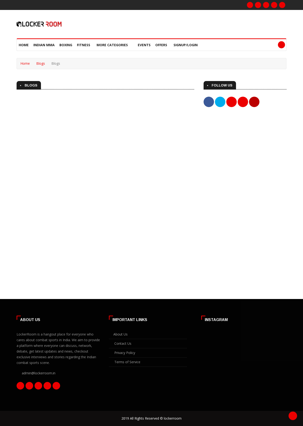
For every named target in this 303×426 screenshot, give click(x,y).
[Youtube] (282, 5)
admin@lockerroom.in (38, 373)
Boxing (65, 45)
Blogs (40, 63)
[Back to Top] (293, 416)
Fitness (83, 45)
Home (24, 45)
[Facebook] (250, 5)
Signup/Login (186, 45)
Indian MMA (44, 45)
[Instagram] (258, 5)
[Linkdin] (274, 5)
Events (144, 45)
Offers (161, 45)
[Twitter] (266, 5)
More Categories (113, 45)
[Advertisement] (245, 152)
